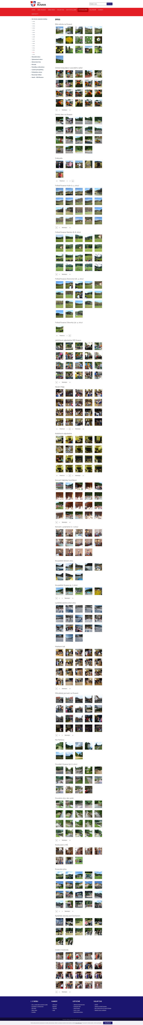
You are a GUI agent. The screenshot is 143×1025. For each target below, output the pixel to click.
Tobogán (55, 1008)
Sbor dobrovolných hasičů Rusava (103, 1008)
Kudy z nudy (77, 1010)
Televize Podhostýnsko (79, 1004)
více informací (78, 1023)
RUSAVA (41, 4)
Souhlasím (108, 1023)
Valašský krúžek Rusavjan (101, 1006)
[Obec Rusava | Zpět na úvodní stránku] (33, 4)
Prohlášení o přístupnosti (37, 1006)
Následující (64, 110)
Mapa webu (34, 1010)
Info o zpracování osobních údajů (40, 1004)
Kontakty (34, 1012)
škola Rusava (77, 1008)
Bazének (55, 1006)
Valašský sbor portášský (100, 1010)
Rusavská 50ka (77, 1006)
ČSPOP (96, 1004)
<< (56, 181)
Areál (54, 1010)
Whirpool (55, 1004)
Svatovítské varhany (78, 1012)
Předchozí (62, 181)
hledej (110, 4)
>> (70, 110)
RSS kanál (34, 1008)
